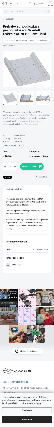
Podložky (16, 265)
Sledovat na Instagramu (29, 351)
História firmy (9, 392)
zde (39, 403)
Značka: (9, 45)
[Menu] (50, 3)
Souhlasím (27, 419)
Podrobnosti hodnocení (39, 41)
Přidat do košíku (29, 166)
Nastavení (27, 410)
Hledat (47, 11)
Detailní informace (12, 146)
